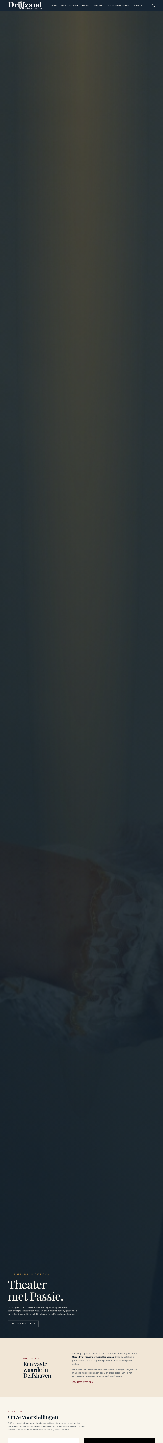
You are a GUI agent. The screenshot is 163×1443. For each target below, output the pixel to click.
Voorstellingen (69, 5)
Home (54, 5)
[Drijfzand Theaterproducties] (25, 5)
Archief (86, 5)
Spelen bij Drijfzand (118, 5)
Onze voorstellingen (23, 1324)
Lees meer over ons (82, 1382)
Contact (137, 5)
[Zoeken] (153, 5)
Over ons (98, 5)
